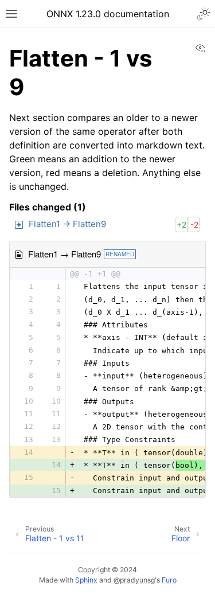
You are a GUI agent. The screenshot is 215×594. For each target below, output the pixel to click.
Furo (169, 580)
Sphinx (86, 580)
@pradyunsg (134, 580)
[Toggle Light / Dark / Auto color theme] (203, 14)
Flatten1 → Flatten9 (67, 223)
